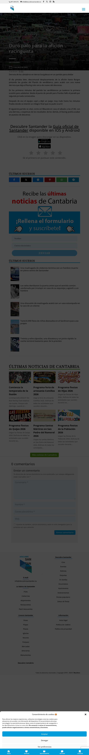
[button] (85, 714)
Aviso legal (58, 752)
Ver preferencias (44, 747)
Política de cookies (33, 752)
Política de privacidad (47, 752)
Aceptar (44, 734)
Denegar (44, 740)
